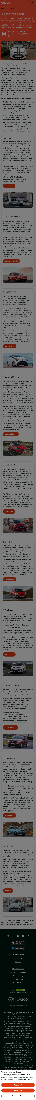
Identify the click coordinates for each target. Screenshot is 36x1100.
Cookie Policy (26, 1079)
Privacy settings (18, 1096)
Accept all (18, 1085)
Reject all (18, 1090)
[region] (18, 1085)
